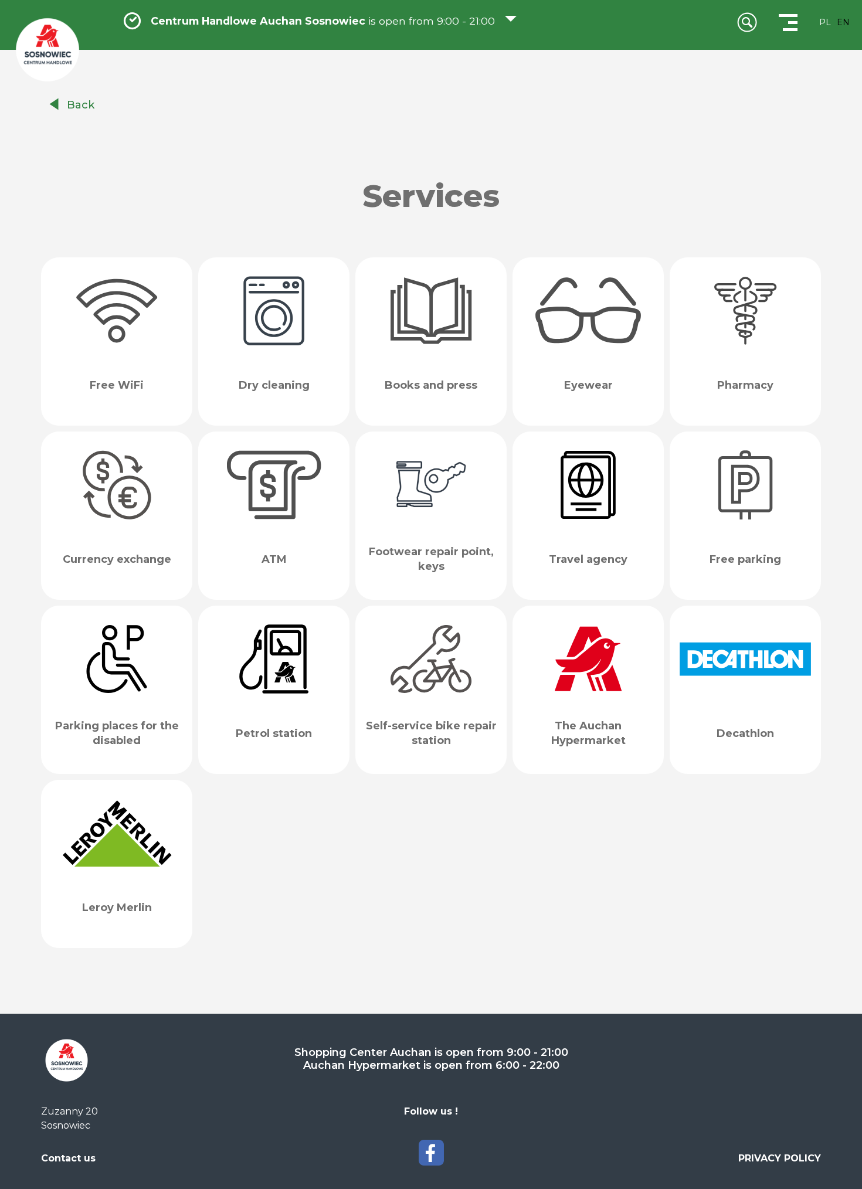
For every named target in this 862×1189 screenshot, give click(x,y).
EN (843, 22)
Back (80, 104)
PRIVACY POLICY (779, 1158)
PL (825, 22)
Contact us (68, 1158)
